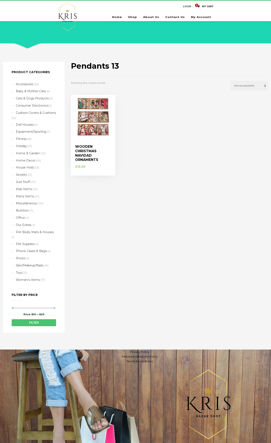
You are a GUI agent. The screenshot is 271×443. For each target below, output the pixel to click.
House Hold (24, 167)
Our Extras (23, 225)
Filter (34, 322)
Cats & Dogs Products (32, 98)
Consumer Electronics (32, 105)
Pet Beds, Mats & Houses (35, 232)
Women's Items (28, 280)
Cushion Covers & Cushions (36, 113)
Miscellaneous (26, 203)
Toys (19, 272)
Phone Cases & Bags (31, 251)
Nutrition (22, 210)
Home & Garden (28, 153)
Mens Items (25, 196)
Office (20, 218)
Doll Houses (25, 125)
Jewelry (21, 175)
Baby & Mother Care (31, 91)
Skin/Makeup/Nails (29, 265)
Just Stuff (23, 182)
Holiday (21, 146)
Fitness (21, 139)
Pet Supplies (25, 244)
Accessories (24, 84)
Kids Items (24, 189)
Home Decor (25, 160)
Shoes (20, 258)
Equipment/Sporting (31, 132)
